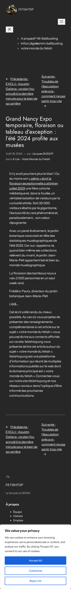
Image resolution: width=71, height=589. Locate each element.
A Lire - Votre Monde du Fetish (31, 159)
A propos (27, 38)
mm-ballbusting (51, 43)
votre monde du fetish (36, 48)
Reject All (35, 581)
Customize (35, 570)
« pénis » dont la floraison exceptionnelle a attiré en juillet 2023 (33, 183)
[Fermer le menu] (9, 29)
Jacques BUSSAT (42, 153)
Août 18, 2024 (14, 153)
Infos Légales (30, 43)
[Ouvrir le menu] (61, 22)
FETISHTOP (26, 9)
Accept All (35, 560)
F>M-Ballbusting (46, 38)
